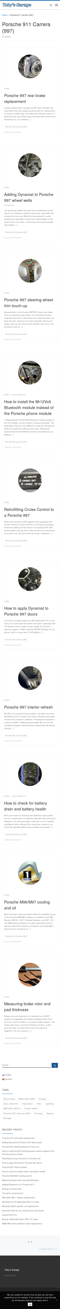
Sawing (50, 1113)
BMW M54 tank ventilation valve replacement (22, 1223)
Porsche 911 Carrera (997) (17, 1113)
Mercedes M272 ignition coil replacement (20, 1206)
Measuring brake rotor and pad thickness (20, 1180)
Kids (39, 1104)
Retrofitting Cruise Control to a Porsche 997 (21, 1158)
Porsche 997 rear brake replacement (18, 1138)
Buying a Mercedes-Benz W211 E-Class (20, 1219)
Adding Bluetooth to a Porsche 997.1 (18, 1184)
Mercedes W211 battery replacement (18, 1197)
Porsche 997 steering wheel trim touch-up (20, 1146)
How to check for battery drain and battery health (23, 1171)
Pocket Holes (31, 1108)
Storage (7, 1118)
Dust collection (10, 1104)
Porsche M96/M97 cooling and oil (17, 1175)
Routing (38, 1113)
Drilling (42, 1099)
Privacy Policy (10, 1275)
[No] (56, 1300)
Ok (30, 1304)
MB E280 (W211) (12, 1108)
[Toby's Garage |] (17, 4)
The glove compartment (12, 1193)
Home (4, 15)
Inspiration (27, 1104)
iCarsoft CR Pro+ (9, 1214)
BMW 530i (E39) (27, 1099)
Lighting (49, 1104)
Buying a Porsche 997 (12, 1188)
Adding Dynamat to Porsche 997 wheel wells (22, 1142)
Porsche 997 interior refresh (28, 707)
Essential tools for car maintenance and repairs (23, 1210)
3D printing (9, 1099)
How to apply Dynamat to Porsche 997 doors (22, 1162)
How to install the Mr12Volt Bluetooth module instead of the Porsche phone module (29, 407)
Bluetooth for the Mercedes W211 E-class (20, 1201)
